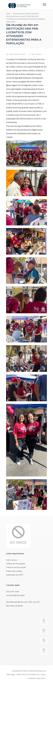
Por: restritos (36, 54)
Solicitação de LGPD (14, 575)
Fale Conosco (12, 560)
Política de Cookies (14, 571)
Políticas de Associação (16, 567)
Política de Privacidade (15, 563)
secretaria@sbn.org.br (15, 595)
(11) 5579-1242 (12, 591)
